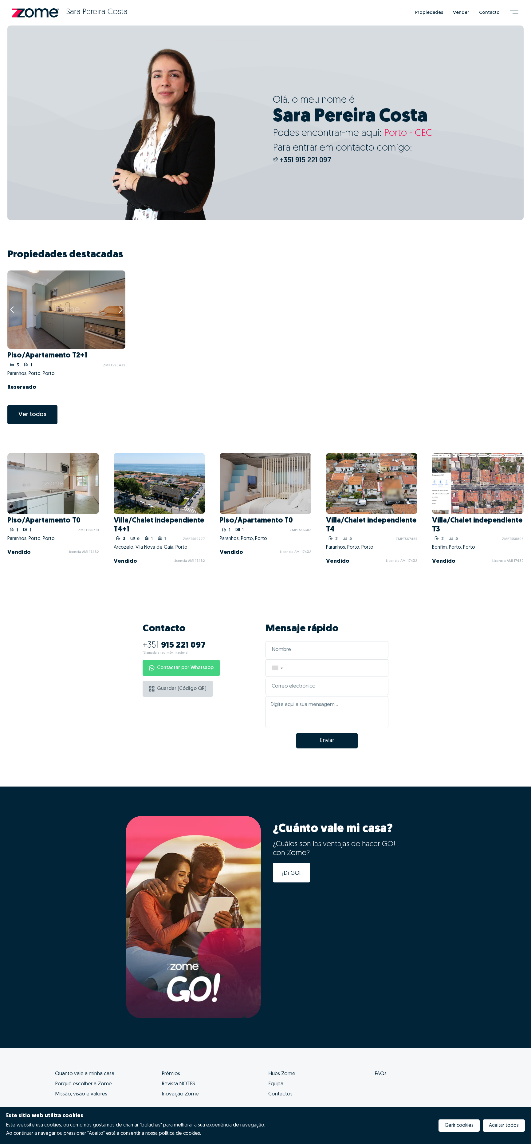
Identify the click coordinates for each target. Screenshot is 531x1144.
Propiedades (429, 12)
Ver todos (32, 415)
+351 (174, 645)
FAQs (381, 1073)
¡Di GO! (291, 873)
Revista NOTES (178, 1084)
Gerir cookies (459, 1125)
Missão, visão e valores (81, 1094)
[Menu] (514, 12)
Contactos (280, 1094)
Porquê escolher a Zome (83, 1084)
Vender (461, 12)
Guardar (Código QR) (181, 688)
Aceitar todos (504, 1125)
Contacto (489, 12)
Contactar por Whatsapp (185, 667)
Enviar (327, 741)
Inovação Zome (180, 1094)
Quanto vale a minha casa (84, 1073)
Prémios (171, 1073)
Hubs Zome (281, 1073)
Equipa (275, 1084)
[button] (277, 668)
